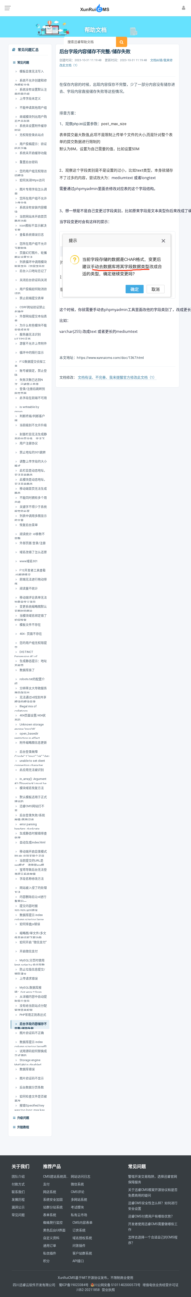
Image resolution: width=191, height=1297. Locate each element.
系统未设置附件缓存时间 (30, 128)
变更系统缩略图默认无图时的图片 (30, 609)
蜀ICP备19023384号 (74, 1285)
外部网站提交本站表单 (30, 318)
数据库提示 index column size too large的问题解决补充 (30, 1046)
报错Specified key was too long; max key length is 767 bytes (29, 1110)
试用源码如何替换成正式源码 (30, 1053)
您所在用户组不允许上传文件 (30, 201)
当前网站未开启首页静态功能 (30, 219)
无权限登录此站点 (31, 135)
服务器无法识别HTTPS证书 (27, 337)
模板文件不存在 (30, 624)
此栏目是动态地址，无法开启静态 (30, 473)
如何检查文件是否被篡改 (30, 1099)
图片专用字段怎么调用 (30, 191)
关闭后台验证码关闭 (33, 280)
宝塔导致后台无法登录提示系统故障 (30, 872)
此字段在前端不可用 (33, 398)
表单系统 (49, 1215)
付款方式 (18, 1184)
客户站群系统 (82, 1253)
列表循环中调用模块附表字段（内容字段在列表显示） (30, 266)
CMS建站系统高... (55, 1176)
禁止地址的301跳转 (32, 452)
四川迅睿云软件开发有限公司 (34, 1285)
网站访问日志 (80, 1176)
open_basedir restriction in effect (27, 736)
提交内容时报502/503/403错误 (26, 908)
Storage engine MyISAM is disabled (27, 1062)
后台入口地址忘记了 (33, 271)
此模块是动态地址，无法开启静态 (30, 482)
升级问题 (23, 1118)
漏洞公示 (18, 1207)
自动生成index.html (32, 842)
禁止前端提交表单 (31, 298)
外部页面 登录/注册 (32, 543)
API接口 (78, 1261)
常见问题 (23, 62)
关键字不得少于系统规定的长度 (30, 509)
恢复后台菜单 (28, 525)
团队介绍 (18, 1176)
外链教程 (23, 1127)
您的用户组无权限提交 (30, 645)
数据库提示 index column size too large (29, 917)
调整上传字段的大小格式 (30, 464)
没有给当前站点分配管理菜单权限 (30, 1008)
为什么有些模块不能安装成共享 (30, 328)
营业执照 (108, 1290)
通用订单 (49, 1245)
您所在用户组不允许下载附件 (30, 246)
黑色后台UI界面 (54, 1230)
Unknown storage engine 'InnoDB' (29, 727)
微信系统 (77, 1184)
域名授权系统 (82, 1238)
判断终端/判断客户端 (29, 418)
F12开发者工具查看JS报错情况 (30, 572)
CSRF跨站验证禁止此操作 (29, 309)
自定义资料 (51, 1238)
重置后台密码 (28, 162)
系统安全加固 (53, 1199)
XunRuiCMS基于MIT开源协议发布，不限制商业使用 (95, 1278)
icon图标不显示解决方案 (30, 228)
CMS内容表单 (82, 1222)
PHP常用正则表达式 (32, 1014)
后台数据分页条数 (31, 1087)
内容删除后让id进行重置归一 (30, 899)
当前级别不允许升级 (33, 425)
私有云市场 (79, 1215)
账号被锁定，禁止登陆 (30, 373)
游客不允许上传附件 (33, 343)
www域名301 (28, 561)
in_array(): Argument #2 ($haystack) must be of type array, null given (30, 783)
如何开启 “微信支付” (33, 942)
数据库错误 (27, 1069)
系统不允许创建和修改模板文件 (30, 83)
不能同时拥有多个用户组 (30, 500)
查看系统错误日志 (31, 234)
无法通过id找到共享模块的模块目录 (30, 699)
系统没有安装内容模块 (30, 210)
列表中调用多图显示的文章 (30, 518)
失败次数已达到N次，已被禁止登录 (28, 382)
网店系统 (49, 1192)
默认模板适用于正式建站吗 (30, 799)
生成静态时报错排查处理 (30, 836)
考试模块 (77, 1207)
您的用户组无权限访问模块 (30, 173)
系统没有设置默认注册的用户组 (30, 92)
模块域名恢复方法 (31, 788)
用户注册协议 (28, 443)
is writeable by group (26, 409)
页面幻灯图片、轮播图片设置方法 (30, 255)
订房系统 (78, 1230)
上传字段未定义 (30, 98)
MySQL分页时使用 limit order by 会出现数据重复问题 (29, 965)
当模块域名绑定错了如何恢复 (30, 618)
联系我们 (18, 1192)
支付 (46, 1184)
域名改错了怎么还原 (33, 552)
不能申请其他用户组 (33, 107)
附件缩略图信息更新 (33, 742)
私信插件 (49, 1253)
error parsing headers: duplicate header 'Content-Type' (29, 828)
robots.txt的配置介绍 (29, 681)
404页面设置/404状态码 (30, 718)
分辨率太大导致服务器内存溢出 (30, 690)
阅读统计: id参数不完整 (29, 536)
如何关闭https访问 (32, 180)
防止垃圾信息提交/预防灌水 (29, 972)
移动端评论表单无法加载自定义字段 (30, 600)
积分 (46, 1261)
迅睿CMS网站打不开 (29, 808)
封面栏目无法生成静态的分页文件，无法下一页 (30, 438)
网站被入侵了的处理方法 (30, 890)
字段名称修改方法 (31, 878)
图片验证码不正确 (31, 1033)
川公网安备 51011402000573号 (117, 1285)
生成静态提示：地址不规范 (30, 663)
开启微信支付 (28, 951)
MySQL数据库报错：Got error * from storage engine (28, 992)
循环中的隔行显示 (31, 352)
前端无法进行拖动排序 (30, 582)
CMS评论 (77, 1192)
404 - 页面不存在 (30, 633)
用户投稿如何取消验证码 (30, 291)
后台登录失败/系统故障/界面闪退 (29, 817)
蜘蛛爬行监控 (53, 1222)
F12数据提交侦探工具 (30, 364)
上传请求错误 (28, 978)
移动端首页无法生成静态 (30, 491)
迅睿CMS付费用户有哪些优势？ (151, 1216)
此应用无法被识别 (31, 770)
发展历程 (18, 1199)
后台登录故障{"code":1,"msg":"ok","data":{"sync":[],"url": (31, 756)
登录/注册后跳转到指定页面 (29, 391)
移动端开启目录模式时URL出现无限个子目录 (30, 856)
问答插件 (78, 1245)
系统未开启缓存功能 (33, 153)
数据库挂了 (27, 670)
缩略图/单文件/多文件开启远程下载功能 (30, 935)
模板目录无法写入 (31, 71)
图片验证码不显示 (31, 1078)
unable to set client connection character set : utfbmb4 (29, 765)
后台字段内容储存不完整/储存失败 (30, 1026)
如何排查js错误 (29, 924)
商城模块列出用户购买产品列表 (30, 119)
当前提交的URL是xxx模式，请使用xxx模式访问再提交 (29, 865)
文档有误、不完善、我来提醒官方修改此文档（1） (117, 377)
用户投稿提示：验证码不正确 (30, 146)
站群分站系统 (53, 1207)
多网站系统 (79, 1199)
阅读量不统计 (28, 588)
